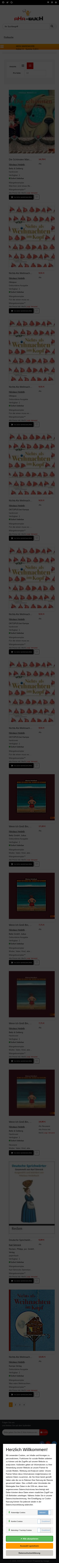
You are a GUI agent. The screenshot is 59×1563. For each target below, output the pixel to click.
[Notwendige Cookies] (44, 1512)
